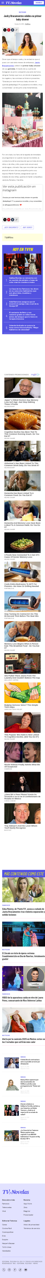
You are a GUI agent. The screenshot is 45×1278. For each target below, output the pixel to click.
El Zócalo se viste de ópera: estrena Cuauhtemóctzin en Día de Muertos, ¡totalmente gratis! (23, 956)
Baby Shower (27, 227)
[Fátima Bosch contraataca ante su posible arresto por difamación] (11, 1062)
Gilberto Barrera (25, 1093)
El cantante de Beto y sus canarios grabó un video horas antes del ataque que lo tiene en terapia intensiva (23, 315)
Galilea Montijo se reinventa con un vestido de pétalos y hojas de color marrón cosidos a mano (23, 280)
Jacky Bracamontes (31, 209)
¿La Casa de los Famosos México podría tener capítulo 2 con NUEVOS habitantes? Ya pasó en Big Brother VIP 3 (30, 1134)
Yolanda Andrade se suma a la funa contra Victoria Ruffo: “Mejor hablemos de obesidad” (24, 327)
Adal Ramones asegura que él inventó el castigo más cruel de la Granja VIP (23, 304)
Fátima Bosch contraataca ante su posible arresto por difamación (30, 1061)
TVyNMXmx (27, 24)
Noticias (22, 12)
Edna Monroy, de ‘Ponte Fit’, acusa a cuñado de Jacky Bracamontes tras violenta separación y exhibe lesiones (23, 911)
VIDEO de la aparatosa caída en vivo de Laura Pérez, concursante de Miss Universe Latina (22, 999)
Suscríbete (38, 3)
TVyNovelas (24, 1119)
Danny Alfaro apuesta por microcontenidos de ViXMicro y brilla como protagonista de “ (30, 1084)
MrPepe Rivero (24, 1143)
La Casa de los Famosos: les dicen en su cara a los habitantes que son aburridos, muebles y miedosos (23, 292)
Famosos (6, 905)
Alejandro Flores (25, 1068)
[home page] (13, 2)
